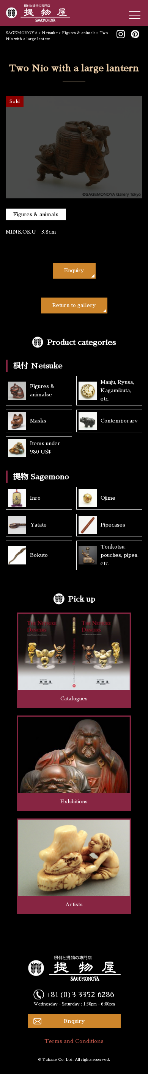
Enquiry (74, 270)
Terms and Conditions (74, 1041)
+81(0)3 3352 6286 (80, 994)
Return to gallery (74, 305)
